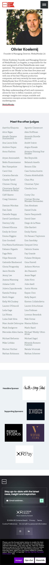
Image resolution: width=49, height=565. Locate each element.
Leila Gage (7, 310)
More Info (40, 560)
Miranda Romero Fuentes (32, 344)
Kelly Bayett (30, 297)
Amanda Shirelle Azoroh (32, 137)
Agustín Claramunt (33, 128)
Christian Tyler (31, 184)
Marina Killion (31, 323)
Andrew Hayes (9, 147)
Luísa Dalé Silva (9, 319)
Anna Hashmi (8, 151)
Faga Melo (7, 253)
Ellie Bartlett (30, 227)
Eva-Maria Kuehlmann (13, 245)
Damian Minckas (10, 205)
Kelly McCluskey (10, 301)
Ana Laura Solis (9, 143)
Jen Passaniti (30, 271)
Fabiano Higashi (10, 249)
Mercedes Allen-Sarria (12, 332)
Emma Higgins (9, 236)
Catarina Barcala (10, 175)
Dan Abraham (31, 205)
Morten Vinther (9, 349)
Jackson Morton (32, 266)
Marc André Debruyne (12, 323)
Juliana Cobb (8, 284)
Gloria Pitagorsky (10, 266)
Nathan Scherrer (32, 353)
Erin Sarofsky (30, 240)
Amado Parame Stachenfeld (9, 137)
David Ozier (30, 218)
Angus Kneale (31, 147)
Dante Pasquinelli (32, 214)
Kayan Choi (30, 293)
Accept (18, 560)
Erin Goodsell (8, 240)
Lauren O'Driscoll (10, 306)
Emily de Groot (9, 232)
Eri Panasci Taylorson (34, 236)
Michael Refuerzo (10, 338)
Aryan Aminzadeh (11, 158)
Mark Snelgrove (9, 328)
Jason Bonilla (8, 271)
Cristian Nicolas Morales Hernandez (33, 200)
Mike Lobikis (8, 343)
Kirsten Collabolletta (34, 301)
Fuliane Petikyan (32, 258)
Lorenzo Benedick (32, 314)
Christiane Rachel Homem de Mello (10, 189)
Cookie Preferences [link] (9, 524)
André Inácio (30, 143)
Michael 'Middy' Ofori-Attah (34, 333)
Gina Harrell (30, 262)
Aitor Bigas (7, 132)
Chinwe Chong (9, 184)
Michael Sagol (31, 338)
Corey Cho (29, 195)
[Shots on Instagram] (20, 531)
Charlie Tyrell (8, 180)
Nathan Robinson (10, 353)
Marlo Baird (30, 328)
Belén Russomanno (11, 162)
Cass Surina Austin (33, 171)
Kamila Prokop (9, 293)
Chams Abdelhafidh (33, 175)
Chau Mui (29, 180)
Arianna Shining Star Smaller (34, 152)
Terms (39, 520)
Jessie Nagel (30, 275)
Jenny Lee (7, 275)
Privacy (32, 520)
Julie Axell (29, 284)
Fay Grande (29, 253)
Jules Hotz (29, 280)
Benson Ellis (30, 166)
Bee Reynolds (30, 158)
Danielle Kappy (9, 214)
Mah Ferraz (29, 319)
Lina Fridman (30, 310)
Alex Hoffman (31, 132)
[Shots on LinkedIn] (29, 531)
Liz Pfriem (7, 314)
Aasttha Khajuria (10, 128)
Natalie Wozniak (32, 349)
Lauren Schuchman (33, 306)
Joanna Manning (10, 280)
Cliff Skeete (8, 195)
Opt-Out (29, 560)
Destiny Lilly (8, 223)
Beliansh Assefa (31, 162)
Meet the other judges (24, 121)
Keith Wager (8, 297)
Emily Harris (30, 232)
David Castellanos (11, 218)
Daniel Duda (30, 210)
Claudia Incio (30, 188)
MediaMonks (8, 104)
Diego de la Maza (32, 223)
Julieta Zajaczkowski (12, 288)
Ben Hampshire (9, 166)
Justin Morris (30, 288)
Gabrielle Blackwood (12, 262)
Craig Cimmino (9, 199)
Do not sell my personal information (33, 524)
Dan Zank (7, 210)
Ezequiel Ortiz (31, 245)
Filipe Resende (9, 258)
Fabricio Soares (31, 249)
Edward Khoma (9, 227)
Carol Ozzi (7, 171)
